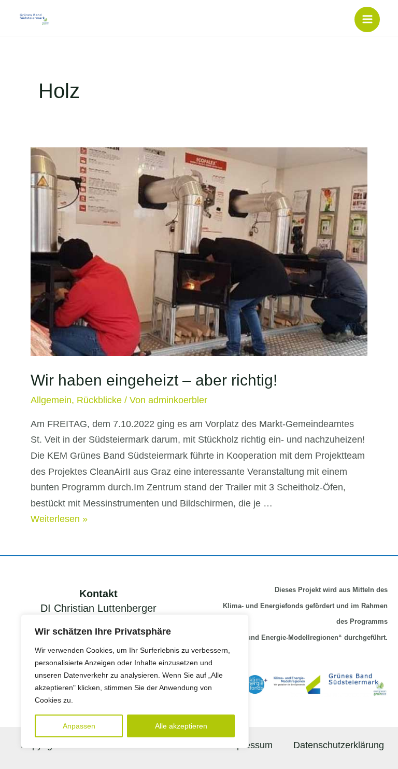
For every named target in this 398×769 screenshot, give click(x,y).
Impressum (249, 745)
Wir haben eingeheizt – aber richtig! (154, 380)
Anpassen (79, 726)
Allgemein (51, 400)
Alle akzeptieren (181, 726)
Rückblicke (99, 400)
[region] (135, 681)
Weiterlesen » (59, 519)
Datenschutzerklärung (338, 745)
